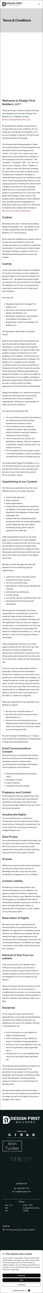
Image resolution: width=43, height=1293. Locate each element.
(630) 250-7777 (23, 1188)
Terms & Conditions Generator (18, 211)
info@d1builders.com (23, 1192)
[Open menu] (39, 4)
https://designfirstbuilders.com (17, 119)
